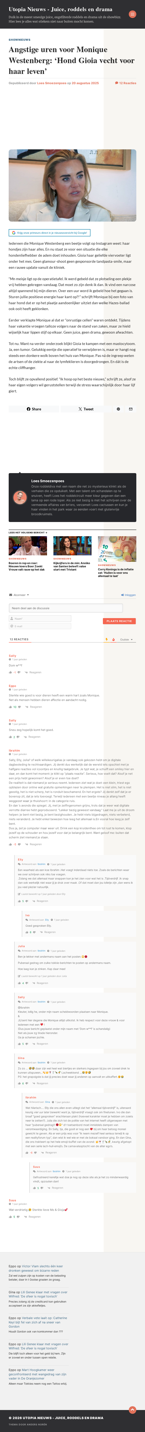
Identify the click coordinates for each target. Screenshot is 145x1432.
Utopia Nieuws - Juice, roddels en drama (61, 9)
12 (127, 83)
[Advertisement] (72, 119)
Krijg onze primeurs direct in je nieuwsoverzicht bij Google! (52, 232)
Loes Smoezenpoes (51, 83)
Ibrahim (41, 864)
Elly (47, 919)
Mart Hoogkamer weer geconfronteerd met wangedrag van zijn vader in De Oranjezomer (37, 1374)
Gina (47, 1101)
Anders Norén (37, 1424)
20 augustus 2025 (85, 83)
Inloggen (130, 594)
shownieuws (20, 39)
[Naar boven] (132, 1410)
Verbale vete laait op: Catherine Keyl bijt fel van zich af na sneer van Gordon (38, 1322)
